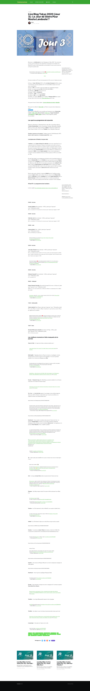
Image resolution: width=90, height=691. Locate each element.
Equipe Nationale (47, 633)
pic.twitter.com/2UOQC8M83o (46, 501)
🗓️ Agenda (48, 2)
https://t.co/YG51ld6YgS (48, 262)
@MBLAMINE (34, 113)
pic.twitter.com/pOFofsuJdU (56, 71)
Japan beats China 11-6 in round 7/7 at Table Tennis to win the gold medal (42, 348)
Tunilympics (18, 683)
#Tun (44, 237)
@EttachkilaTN (31, 114)
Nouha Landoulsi (34, 635)
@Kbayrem (47, 113)
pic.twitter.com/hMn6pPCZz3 (34, 239)
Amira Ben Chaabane (39, 633)
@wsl (53, 483)
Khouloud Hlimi (36, 634)
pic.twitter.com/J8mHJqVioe (34, 484)
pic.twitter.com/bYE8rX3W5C (40, 628)
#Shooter (37, 466)
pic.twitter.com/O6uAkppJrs (38, 451)
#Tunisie (47, 237)
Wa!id (32, 22)
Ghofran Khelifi (53, 633)
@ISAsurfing (45, 483)
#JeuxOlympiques (32, 433)
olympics (31, 349)
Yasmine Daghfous (46, 635)
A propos (54, 2)
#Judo (42, 237)
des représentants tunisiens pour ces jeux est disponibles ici (46, 188)
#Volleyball (31, 295)
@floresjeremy (31, 481)
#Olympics (31, 468)
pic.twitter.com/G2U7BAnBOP (50, 536)
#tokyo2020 (45, 318)
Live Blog (29, 11)
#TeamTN (31, 296)
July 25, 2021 (44, 73)
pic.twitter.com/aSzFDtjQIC (41, 433)
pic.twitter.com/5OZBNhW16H (55, 604)
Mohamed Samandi (52, 634)
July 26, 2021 (38, 240)
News (34, 633)
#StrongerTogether (45, 468)
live (47, 634)
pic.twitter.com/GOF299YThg (34, 319)
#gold (35, 498)
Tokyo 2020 (40, 635)
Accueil (31, 2)
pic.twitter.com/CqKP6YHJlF (34, 514)
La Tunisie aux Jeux (42, 634)
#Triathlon (43, 604)
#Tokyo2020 (48, 71)
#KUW (35, 466)
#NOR (31, 604)
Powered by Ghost (70, 683)
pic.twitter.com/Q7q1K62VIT (43, 409)
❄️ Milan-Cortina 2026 (39, 2)
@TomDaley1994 (38, 501)
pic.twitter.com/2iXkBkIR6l (34, 263)
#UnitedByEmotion (51, 468)
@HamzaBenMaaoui (46, 98)
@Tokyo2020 (49, 483)
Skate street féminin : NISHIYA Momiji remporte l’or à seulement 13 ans (40, 441)
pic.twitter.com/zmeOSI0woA (34, 365)
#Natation (51, 513)
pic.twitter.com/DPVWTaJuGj (34, 469)
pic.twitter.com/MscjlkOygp (38, 296)
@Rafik (39, 114)
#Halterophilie (40, 318)
